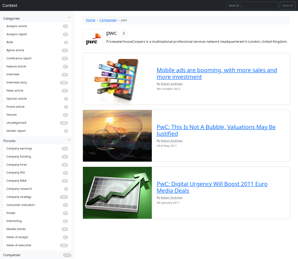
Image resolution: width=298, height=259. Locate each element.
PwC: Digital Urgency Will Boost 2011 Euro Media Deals (212, 187)
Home (90, 20)
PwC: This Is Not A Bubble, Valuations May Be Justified (216, 130)
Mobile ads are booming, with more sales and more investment (217, 73)
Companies (108, 20)
